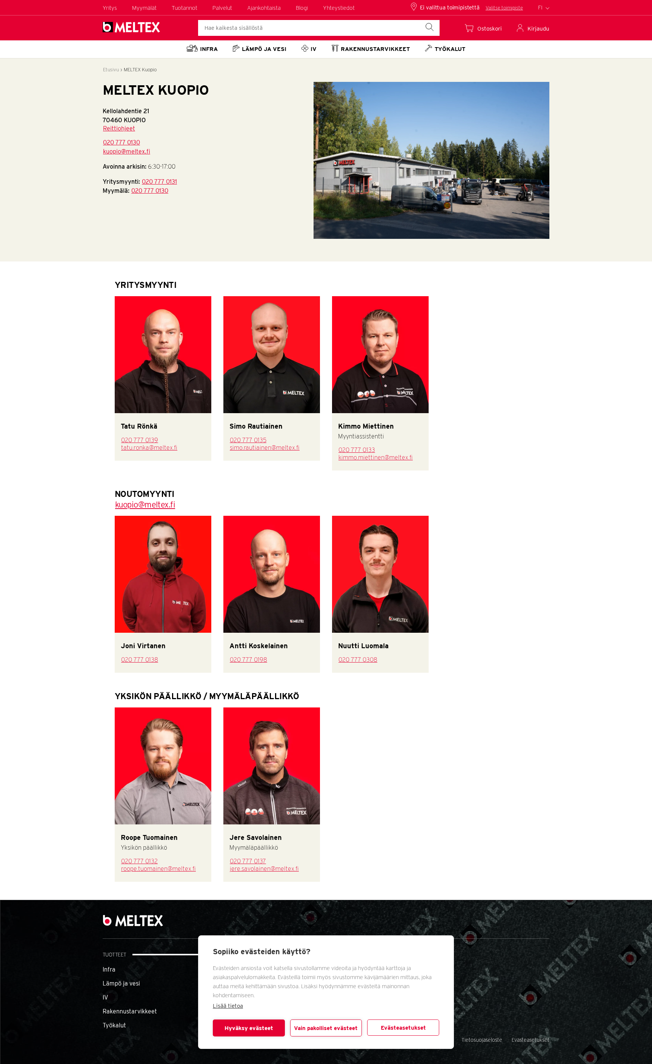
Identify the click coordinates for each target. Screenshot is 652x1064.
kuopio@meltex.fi (126, 151)
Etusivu (111, 69)
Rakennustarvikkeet (130, 1011)
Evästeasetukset (403, 1027)
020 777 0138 (139, 659)
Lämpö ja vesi (121, 983)
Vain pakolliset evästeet (326, 1028)
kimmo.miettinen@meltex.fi (375, 457)
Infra (109, 969)
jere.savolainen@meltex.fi (264, 868)
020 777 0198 (248, 659)
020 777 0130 (121, 142)
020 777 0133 (356, 450)
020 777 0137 (248, 861)
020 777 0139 (139, 440)
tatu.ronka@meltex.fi (149, 447)
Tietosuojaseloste (481, 1040)
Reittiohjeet (119, 128)
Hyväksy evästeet (249, 1028)
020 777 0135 (248, 440)
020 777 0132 (139, 861)
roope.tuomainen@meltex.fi (158, 868)
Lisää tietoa (228, 1005)
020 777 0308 (357, 659)
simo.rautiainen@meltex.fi (265, 447)
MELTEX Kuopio (140, 69)
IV (105, 997)
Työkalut (114, 1025)
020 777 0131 (159, 181)
